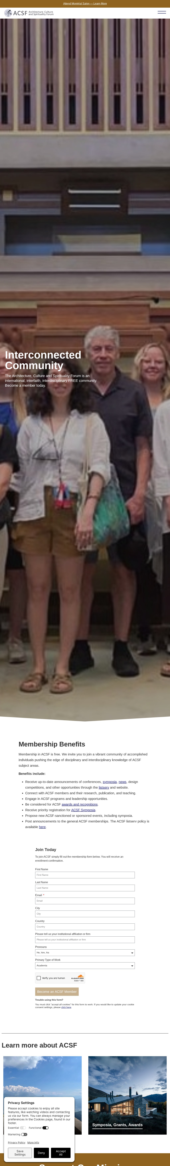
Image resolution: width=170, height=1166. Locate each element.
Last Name (41, 882)
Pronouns (41, 947)
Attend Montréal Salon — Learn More (85, 3)
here (42, 827)
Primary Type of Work (47, 959)
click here (66, 1007)
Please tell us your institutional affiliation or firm (62, 934)
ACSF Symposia (83, 810)
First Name (41, 869)
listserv (104, 787)
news (122, 782)
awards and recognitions (80, 804)
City (37, 908)
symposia (110, 782)
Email (39, 895)
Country (39, 921)
